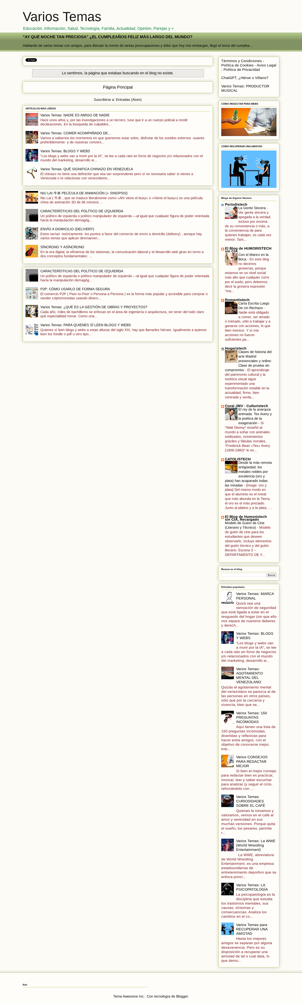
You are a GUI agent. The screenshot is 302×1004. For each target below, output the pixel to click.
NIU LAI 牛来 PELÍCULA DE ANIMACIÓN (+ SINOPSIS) (84, 193)
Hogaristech (235, 348)
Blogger (182, 996)
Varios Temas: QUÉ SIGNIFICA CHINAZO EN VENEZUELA (86, 169)
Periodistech (236, 204)
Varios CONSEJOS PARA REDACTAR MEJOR (252, 761)
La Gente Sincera (252, 208)
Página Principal (118, 87)
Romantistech (237, 300)
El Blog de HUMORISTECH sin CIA (248, 249)
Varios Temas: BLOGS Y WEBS (65, 151)
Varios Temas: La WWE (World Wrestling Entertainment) (255, 845)
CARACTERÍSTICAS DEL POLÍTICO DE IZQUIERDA (81, 211)
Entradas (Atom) (129, 100)
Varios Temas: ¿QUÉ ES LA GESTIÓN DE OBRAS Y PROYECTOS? (93, 307)
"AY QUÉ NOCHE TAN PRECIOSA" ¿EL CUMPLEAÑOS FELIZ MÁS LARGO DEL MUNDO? (107, 37)
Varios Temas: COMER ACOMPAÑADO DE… (75, 133)
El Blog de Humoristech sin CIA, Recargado (246, 518)
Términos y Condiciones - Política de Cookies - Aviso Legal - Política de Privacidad (248, 65)
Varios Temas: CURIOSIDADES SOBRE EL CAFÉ (250, 801)
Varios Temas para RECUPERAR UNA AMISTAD (252, 929)
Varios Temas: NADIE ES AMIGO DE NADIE (75, 115)
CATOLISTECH (238, 459)
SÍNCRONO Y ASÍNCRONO (62, 247)
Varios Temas (62, 16)
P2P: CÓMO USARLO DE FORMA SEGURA (75, 289)
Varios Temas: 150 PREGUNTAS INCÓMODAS (251, 717)
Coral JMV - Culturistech (246, 406)
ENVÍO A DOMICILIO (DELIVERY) (67, 229)
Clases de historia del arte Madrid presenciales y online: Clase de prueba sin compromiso (248, 361)
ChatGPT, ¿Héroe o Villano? (244, 78)
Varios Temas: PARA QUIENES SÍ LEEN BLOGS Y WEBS (85, 325)
